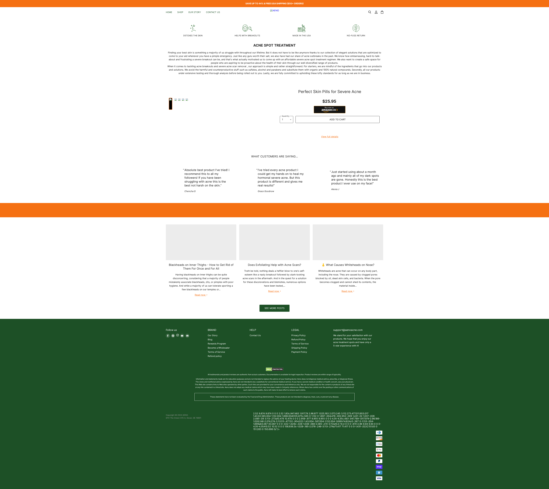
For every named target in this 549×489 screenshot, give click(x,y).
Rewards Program (217, 343)
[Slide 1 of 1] (274, 18)
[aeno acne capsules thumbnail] (170, 103)
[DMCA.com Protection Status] (274, 370)
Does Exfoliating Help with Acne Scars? (274, 265)
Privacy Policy (298, 335)
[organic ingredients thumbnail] (175, 103)
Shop (180, 12)
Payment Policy (299, 352)
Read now (200, 294)
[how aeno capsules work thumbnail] (183, 103)
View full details (329, 136)
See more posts (274, 308)
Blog (210, 339)
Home (169, 12)
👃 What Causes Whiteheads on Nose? (348, 265)
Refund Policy (298, 339)
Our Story (194, 12)
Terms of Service (216, 352)
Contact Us (213, 12)
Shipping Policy (299, 347)
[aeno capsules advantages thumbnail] (186, 103)
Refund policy (215, 356)
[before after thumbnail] (179, 103)
